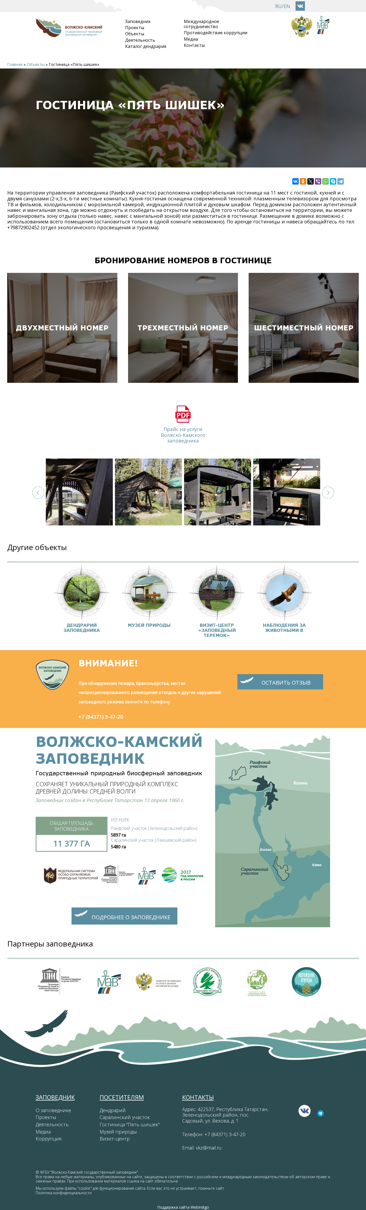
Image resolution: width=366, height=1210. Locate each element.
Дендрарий (113, 1110)
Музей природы (149, 625)
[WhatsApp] (325, 181)
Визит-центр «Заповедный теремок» (217, 630)
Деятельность (140, 40)
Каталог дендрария (145, 46)
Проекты (134, 27)
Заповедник (138, 21)
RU (278, 6)
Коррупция (49, 1138)
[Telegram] (340, 181)
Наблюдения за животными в (284, 628)
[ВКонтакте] (295, 181)
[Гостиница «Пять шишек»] (79, 492)
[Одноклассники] (303, 181)
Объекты (134, 34)
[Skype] (333, 181)
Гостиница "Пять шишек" (130, 1124)
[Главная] (69, 34)
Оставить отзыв (286, 682)
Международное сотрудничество (201, 23)
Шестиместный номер (303, 327)
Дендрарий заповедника (82, 628)
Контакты (194, 45)
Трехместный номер (182, 327)
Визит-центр (115, 1138)
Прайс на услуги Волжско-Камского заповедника (183, 435)
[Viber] (318, 181)
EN (287, 6)
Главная (15, 64)
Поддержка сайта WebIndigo (183, 1207)
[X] (310, 181)
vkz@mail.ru (209, 1147)
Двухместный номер (62, 327)
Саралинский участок (125, 1117)
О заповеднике (53, 1110)
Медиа (191, 39)
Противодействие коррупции (215, 33)
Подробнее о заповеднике (131, 917)
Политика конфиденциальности (64, 1192)
